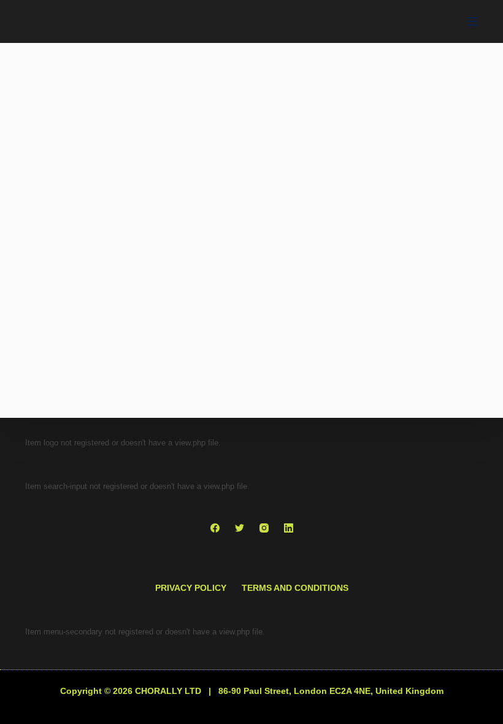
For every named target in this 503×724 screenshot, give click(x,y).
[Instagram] (264, 528)
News (149, 394)
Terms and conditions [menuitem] (295, 588)
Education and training (98, 376)
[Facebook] (215, 528)
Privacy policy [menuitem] (190, 588)
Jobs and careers (87, 394)
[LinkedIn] (288, 528)
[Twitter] (239, 528)
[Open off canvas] (472, 21)
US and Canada (80, 412)
